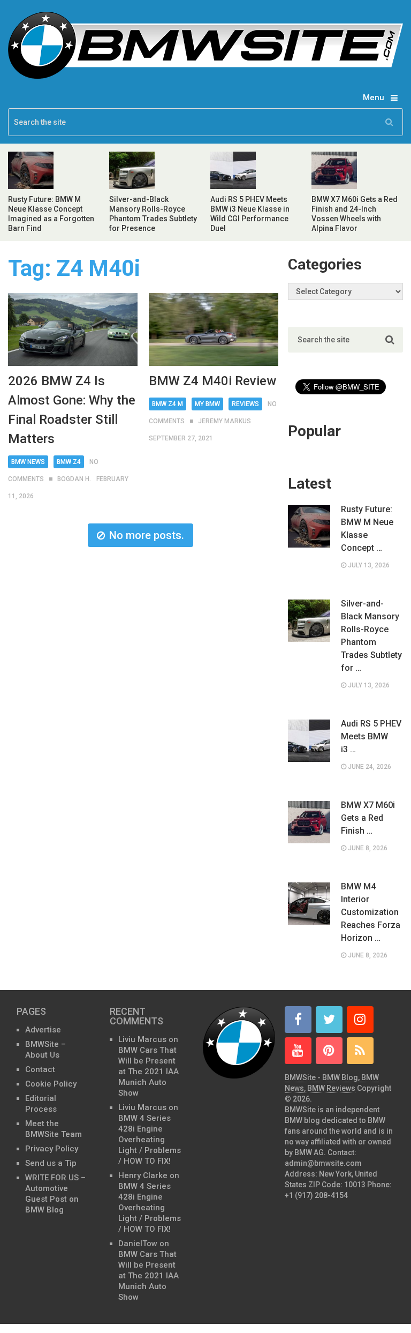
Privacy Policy (51, 1149)
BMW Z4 (69, 462)
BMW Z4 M (167, 404)
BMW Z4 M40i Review (212, 380)
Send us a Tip (51, 1163)
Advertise (43, 1030)
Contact (40, 1069)
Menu (373, 97)
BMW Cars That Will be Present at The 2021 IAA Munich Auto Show (148, 1071)
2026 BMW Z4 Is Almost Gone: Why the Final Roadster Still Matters (71, 409)
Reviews (245, 404)
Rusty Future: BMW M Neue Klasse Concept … (367, 528)
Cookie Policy (51, 1084)
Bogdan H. (74, 479)
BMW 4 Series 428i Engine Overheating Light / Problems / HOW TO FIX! (149, 1139)
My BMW (207, 404)
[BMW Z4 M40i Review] (213, 329)
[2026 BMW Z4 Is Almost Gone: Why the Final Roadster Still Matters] (73, 329)
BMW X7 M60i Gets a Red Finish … (368, 818)
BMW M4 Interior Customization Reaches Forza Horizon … (370, 912)
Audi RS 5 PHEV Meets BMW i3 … (371, 736)
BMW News (28, 462)
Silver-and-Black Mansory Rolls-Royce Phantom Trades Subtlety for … (371, 635)
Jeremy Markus (224, 421)
